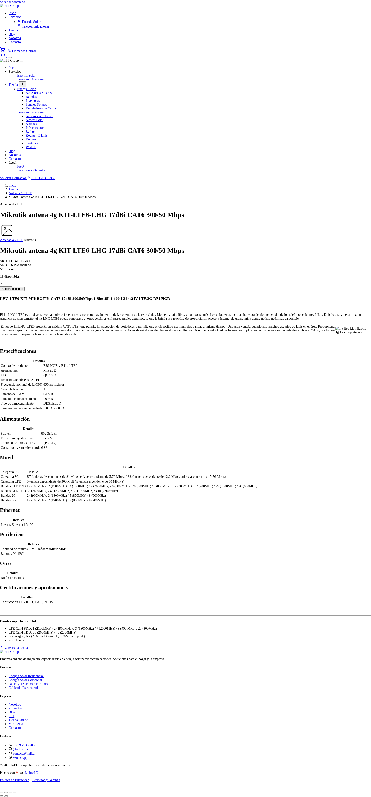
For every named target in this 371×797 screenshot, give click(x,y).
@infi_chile (21, 749)
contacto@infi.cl (24, 753)
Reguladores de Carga (41, 108)
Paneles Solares (36, 104)
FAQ (20, 166)
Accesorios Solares (39, 93)
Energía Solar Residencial (26, 676)
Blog (12, 34)
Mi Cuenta (16, 724)
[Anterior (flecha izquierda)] (1, 796)
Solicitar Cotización (13, 178)
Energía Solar (30, 21)
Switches (32, 143)
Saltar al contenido (12, 2)
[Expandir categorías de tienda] (22, 84)
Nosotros (15, 38)
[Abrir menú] (10, 57)
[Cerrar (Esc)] (14, 792)
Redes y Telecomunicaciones (28, 684)
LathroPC (31, 772)
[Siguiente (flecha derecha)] (6, 796)
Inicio (12, 13)
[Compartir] (10, 792)
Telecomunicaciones (35, 26)
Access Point (34, 120)
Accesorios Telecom (39, 116)
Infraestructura (35, 127)
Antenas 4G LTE (20, 193)
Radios (30, 131)
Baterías (31, 97)
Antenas (31, 124)
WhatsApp (20, 758)
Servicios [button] (15, 17)
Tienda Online (18, 720)
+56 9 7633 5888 (43, 178)
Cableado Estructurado (24, 687)
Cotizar (31, 51)
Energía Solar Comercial (25, 680)
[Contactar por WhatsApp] (3, 787)
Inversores (33, 100)
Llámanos (18, 51)
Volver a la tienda (15, 648)
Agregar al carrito (12, 288)
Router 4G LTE (36, 135)
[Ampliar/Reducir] (1, 792)
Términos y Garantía (31, 170)
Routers (31, 139)
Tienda (13, 30)
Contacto (15, 42)
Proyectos (15, 708)
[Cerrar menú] (21, 61)
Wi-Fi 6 (31, 147)
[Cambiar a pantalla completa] (6, 792)
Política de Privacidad (14, 780)
